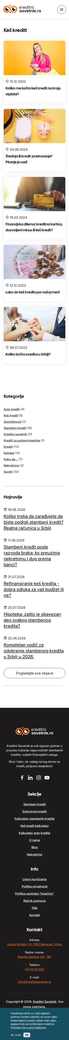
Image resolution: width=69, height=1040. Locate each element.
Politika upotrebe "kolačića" (34, 893)
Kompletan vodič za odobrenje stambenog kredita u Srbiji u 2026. (34, 650)
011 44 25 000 (34, 969)
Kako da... (11, 459)
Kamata (9, 453)
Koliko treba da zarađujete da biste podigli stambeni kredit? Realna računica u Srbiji (33, 522)
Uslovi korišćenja (34, 879)
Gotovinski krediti (34, 811)
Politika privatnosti (34, 886)
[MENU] (61, 9)
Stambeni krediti (15, 428)
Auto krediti (12, 409)
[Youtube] (47, 778)
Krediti (8, 447)
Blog (34, 847)
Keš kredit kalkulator (34, 826)
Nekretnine (11, 465)
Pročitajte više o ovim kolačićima (28, 1027)
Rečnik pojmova (34, 901)
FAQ (34, 908)
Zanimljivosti (12, 422)
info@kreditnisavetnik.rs (34, 982)
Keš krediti (11, 415)
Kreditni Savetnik (44, 1001)
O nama (34, 840)
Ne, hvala (16, 1035)
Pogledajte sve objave (34, 673)
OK (27, 1035)
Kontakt (34, 915)
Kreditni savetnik (15, 434)
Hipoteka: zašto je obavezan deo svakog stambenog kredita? (32, 620)
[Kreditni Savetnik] (22, 9)
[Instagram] (39, 778)
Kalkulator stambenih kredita (34, 818)
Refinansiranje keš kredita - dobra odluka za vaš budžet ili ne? (34, 589)
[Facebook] (22, 778)
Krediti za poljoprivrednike (22, 440)
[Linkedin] (30, 778)
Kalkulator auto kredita (34, 833)
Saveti (8, 472)
